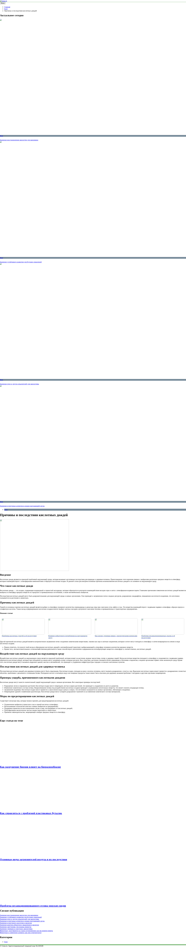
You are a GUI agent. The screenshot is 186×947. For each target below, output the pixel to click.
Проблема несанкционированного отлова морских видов (33, 905)
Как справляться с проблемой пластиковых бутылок (31, 813)
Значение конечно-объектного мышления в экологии (19, 925)
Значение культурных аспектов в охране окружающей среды (22, 506)
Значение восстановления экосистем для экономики (19, 140)
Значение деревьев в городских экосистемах (16, 929)
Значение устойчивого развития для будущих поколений (21, 262)
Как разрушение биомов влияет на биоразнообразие (30, 766)
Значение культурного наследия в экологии (16, 923)
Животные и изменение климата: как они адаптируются (20, 933)
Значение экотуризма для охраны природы (15, 927)
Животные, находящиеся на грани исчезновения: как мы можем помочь (26, 931)
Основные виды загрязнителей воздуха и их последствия (33, 859)
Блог (1, 136)
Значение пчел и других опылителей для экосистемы (19, 384)
